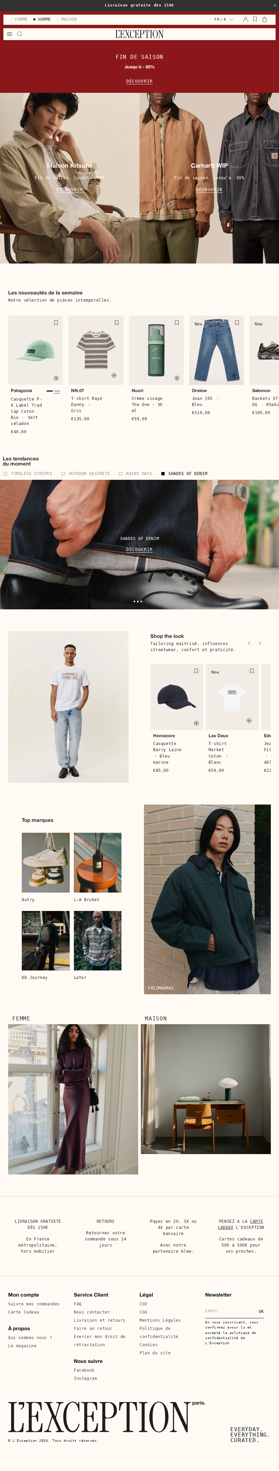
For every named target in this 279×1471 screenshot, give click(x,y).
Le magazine (22, 1345)
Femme (21, 1018)
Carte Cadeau (23, 1312)
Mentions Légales (160, 1320)
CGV (143, 1304)
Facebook (84, 1370)
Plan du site (155, 1353)
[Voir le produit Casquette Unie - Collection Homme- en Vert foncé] (50, 391)
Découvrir (139, 81)
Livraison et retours (100, 1320)
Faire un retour (93, 1328)
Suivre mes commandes (34, 1304)
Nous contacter (92, 1312)
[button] (275, 5)
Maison (156, 1018)
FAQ (78, 1304)
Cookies (149, 1344)
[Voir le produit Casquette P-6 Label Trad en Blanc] (57, 395)
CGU (143, 1312)
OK (261, 1311)
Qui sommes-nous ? (30, 1337)
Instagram (85, 1378)
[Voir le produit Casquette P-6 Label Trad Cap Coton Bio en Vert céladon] (57, 391)
